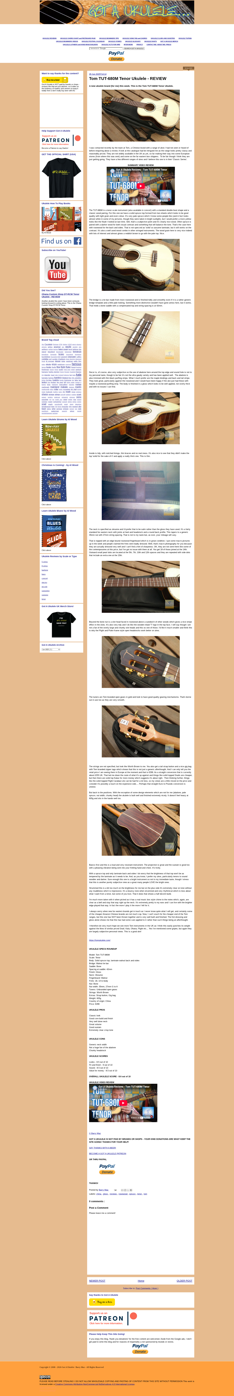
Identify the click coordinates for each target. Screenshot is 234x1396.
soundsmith (58, 404)
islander (47, 375)
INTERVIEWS (128, 44)
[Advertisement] (83, 29)
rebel (65, 399)
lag (73, 380)
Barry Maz (104, 1190)
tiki (56, 407)
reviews (113, 1194)
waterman (55, 411)
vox (76, 409)
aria (80, 347)
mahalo (78, 384)
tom (145, 1194)
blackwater (59, 352)
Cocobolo (48, 344)
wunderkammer (47, 413)
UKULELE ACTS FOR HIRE (111, 44)
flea (58, 367)
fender (48, 367)
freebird (78, 367)
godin (61, 369)
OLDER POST (184, 1280)
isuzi (52, 375)
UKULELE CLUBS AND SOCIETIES (163, 38)
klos (69, 378)
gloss (105, 1194)
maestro (71, 384)
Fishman (55, 344)
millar (56, 389)
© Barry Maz (95, 1133)
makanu (71, 387)
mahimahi (45, 387)
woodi (79, 411)
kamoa (51, 378)
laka (76, 380)
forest (73, 367)
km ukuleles (76, 378)
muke (43, 392)
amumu (44, 347)
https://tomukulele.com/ (99, 940)
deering (72, 359)
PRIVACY (139, 44)
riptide (70, 399)
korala (61, 380)
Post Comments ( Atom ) (147, 1288)
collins (79, 357)
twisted (75, 407)
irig (43, 375)
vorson (71, 409)
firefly (54, 367)
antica (50, 347)
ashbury (45, 349)
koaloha (56, 380)
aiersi (74, 344)
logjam (77, 382)
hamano (45, 372)
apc (63, 347)
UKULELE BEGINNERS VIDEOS (67, 41)
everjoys (68, 364)
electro (44, 582)
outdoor (68, 394)
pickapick (65, 397)
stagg (71, 404)
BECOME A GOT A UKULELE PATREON (107, 1153)
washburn (45, 411)
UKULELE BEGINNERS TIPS (109, 38)
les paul (60, 382)
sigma (74, 402)
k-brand (60, 375)
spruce (132, 1194)
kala (78, 374)
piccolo (44, 587)
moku (61, 389)
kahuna (66, 375)
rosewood (123, 1194)
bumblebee (46, 357)
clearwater (72, 357)
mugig (79, 389)
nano (60, 392)
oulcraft (62, 394)
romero (44, 402)
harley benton (54, 372)
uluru (49, 409)
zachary (55, 413)
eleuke (48, 364)
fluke (68, 367)
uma (53, 409)
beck (70, 349)
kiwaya (65, 378)
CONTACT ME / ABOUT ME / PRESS (159, 44)
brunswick (69, 354)
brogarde (53, 354)
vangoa (59, 409)
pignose (72, 397)
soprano (45, 595)
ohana (45, 394)
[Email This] (122, 1190)
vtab (79, 409)
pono (78, 397)
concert (45, 578)
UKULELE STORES (115, 41)
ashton (51, 349)
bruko (61, 354)
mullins (55, 392)
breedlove (45, 354)
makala (64, 387)
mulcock (49, 392)
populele (45, 399)
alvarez (78, 344)
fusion (52, 369)
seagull (64, 402)
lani (80, 380)
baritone (45, 570)
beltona (75, 349)
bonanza (77, 351)
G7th (60, 344)
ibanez (78, 372)
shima (70, 402)
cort (50, 359)
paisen (44, 397)
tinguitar (65, 407)
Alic (43, 344)
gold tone (67, 369)
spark (66, 404)
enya (54, 364)
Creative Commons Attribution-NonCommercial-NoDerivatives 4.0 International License (94, 1384)
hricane (66, 372)
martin (78, 387)
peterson (57, 397)
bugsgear (78, 354)
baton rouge (63, 349)
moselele (66, 389)
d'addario (61, 359)
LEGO (70, 344)
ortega (57, 394)
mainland (54, 387)
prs (50, 399)
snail (44, 404)
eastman (69, 361)
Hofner (65, 344)
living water (71, 382)
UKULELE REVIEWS (50, 38)
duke (63, 361)
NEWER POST (97, 1280)
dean (67, 359)
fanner (44, 367)
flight (63, 367)
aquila (68, 346)
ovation (73, 394)
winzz (72, 411)
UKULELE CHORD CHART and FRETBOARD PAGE (78, 38)
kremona (67, 380)
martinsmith (45, 389)
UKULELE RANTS (150, 41)
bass (44, 574)
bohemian (68, 352)
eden (43, 364)
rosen (50, 402)
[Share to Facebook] (131, 1190)
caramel (64, 357)
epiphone (61, 364)
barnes (55, 349)
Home (141, 1280)
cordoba (45, 359)
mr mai (73, 389)
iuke (56, 375)
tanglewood (46, 407)
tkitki (70, 407)
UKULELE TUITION (185, 38)
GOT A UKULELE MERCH (169, 41)
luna (48, 384)
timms (60, 407)
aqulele (75, 347)
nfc (64, 392)
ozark (79, 394)
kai (71, 375)
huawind (73, 372)
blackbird (51, 352)
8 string (45, 566)
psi (53, 399)
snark (50, 404)
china (99, 1194)
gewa (56, 369)
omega (51, 394)
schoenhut (57, 402)
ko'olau (49, 380)
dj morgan (50, 361)
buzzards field (55, 357)
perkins (50, 397)
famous (76, 364)
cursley (55, 359)
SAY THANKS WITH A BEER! (102, 1148)
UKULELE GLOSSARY (133, 41)
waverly (64, 411)
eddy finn (77, 361)
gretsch (78, 369)
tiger (53, 407)
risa (74, 399)
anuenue (57, 347)
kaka (74, 375)
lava (49, 382)
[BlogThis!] (125, 1190)
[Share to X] (128, 1190)
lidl (65, 382)
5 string (45, 562)
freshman (45, 369)
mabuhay (55, 384)
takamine (78, 404)
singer (79, 402)
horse (62, 372)
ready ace (58, 399)
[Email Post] (115, 1190)
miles (51, 389)
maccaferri (63, 384)
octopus (78, 392)
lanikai (44, 382)
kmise (44, 380)
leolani (53, 382)
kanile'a (58, 377)
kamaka (45, 378)
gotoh (73, 369)
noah (68, 391)
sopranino (45, 591)
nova (73, 392)
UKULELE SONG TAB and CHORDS (134, 38)
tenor (139, 1194)
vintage (65, 409)
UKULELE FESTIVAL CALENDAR (93, 41)
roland (79, 399)
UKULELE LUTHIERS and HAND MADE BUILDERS (80, 44)
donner (58, 361)
